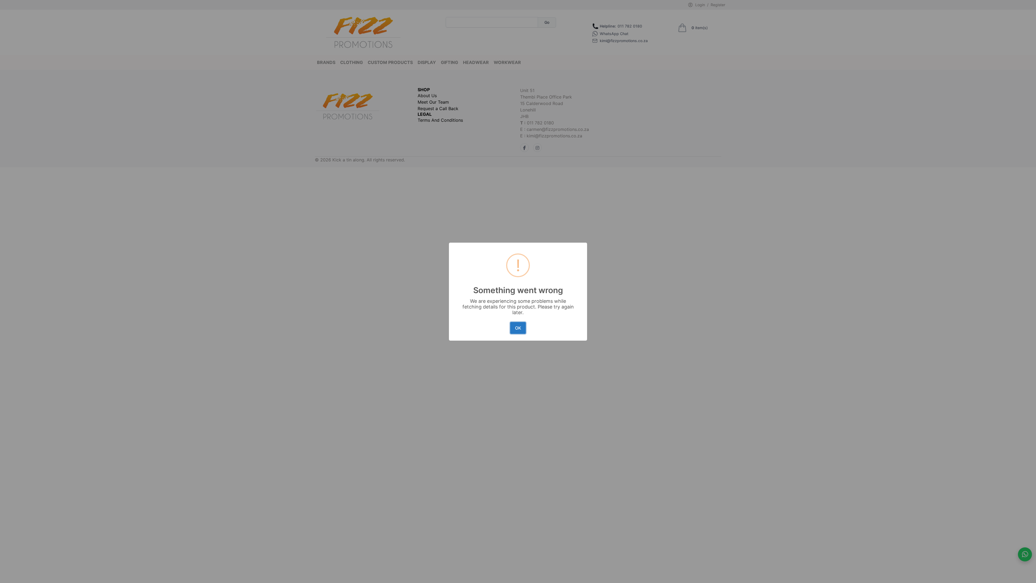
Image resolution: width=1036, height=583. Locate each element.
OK (518, 328)
